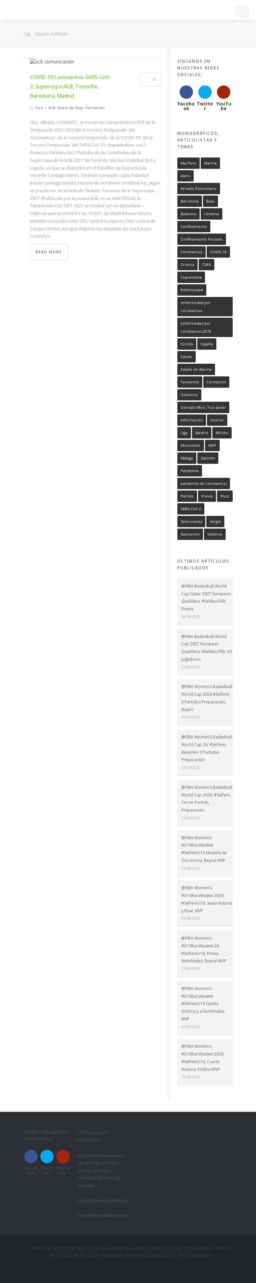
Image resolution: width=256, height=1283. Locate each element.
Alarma (210, 163)
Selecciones (191, 521)
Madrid (201, 432)
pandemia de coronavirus (204, 483)
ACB (51, 107)
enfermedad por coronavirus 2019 (196, 327)
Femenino (190, 381)
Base (210, 201)
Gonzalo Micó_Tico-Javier (203, 407)
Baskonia (188, 213)
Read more (49, 252)
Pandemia (190, 470)
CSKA (206, 264)
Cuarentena (191, 277)
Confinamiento (194, 226)
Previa (207, 496)
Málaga (187, 457)
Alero (185, 175)
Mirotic (222, 432)
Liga (184, 432)
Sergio (215, 521)
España (207, 343)
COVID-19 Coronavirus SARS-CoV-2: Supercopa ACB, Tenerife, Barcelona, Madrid (70, 86)
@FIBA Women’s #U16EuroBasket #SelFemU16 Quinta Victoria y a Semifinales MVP (202, 1004)
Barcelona (190, 201)
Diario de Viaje (70, 107)
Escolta (187, 343)
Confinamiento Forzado (202, 239)
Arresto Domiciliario (199, 188)
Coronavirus (191, 251)
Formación (95, 107)
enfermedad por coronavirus (196, 306)
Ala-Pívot (188, 163)
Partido (187, 496)
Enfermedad (192, 289)
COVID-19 (218, 251)
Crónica (187, 264)
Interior (217, 419)
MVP (212, 445)
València (214, 534)
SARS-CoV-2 (191, 508)
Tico (39, 107)
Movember (191, 445)
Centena (211, 213)
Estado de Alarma (196, 369)
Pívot (224, 496)
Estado (186, 356)
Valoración (190, 534)
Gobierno (189, 394)
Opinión (208, 457)
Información (192, 419)
